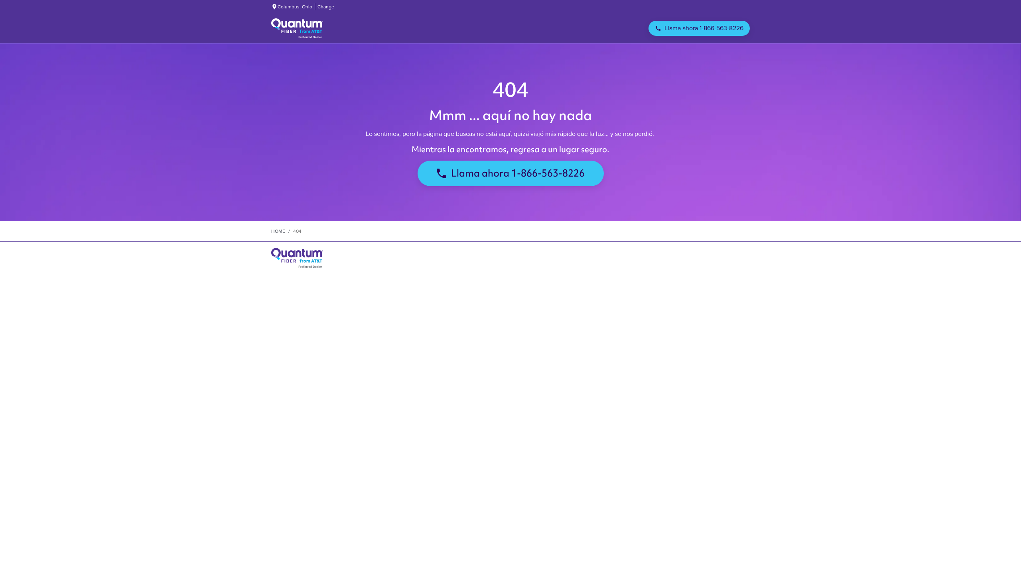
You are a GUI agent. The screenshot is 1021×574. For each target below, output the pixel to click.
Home (278, 231)
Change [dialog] (325, 6)
